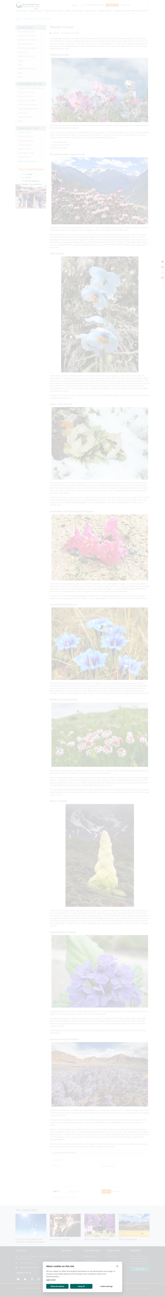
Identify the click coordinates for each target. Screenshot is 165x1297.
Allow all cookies (57, 1286)
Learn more (51, 1280)
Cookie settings (106, 1286)
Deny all (81, 1286)
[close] (117, 1266)
